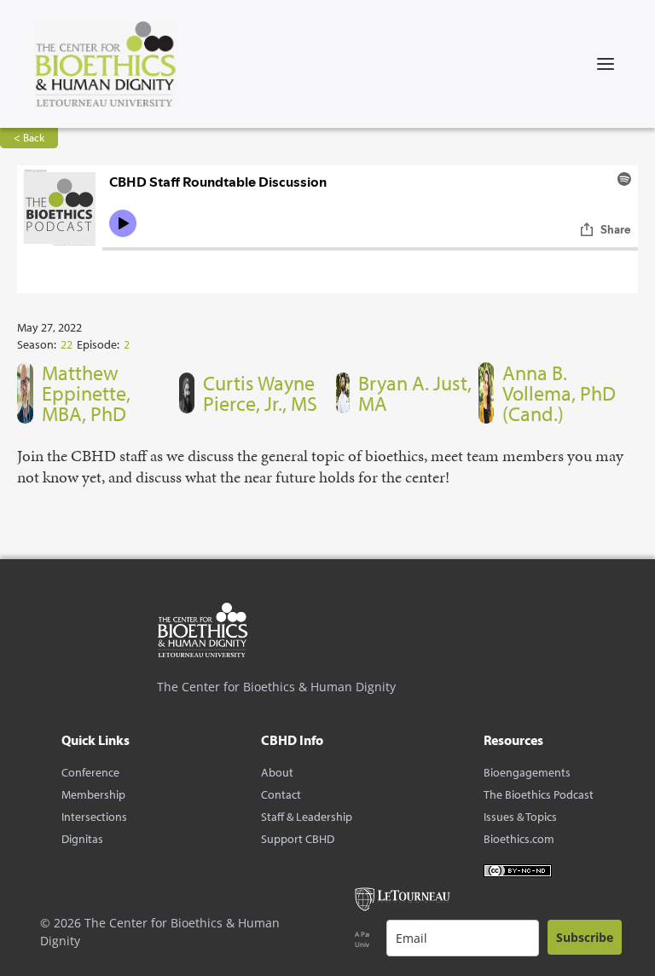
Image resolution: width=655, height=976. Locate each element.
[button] (605, 64)
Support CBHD (297, 838)
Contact (281, 794)
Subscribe (584, 937)
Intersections (94, 816)
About (277, 772)
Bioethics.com (519, 838)
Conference (90, 772)
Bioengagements (527, 772)
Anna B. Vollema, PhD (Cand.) (559, 393)
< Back (29, 137)
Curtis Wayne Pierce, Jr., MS (260, 392)
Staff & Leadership (306, 816)
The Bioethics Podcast (539, 794)
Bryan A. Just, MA (415, 392)
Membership (93, 794)
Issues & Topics (520, 816)
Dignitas (82, 838)
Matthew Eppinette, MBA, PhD (86, 393)
